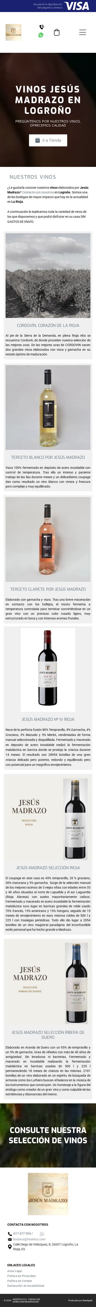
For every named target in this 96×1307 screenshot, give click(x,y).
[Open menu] (82, 32)
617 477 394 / (23, 1233)
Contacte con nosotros (38, 192)
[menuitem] (48, 1271)
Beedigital (87, 1300)
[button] (57, 32)
